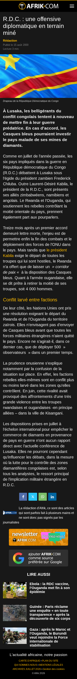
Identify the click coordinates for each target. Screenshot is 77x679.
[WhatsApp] (42, 497)
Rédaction (10, 40)
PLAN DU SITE (50, 660)
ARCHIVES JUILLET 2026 (27, 669)
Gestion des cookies (54, 669)
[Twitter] (32, 497)
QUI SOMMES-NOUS (25, 665)
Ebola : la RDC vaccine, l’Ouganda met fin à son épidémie (50, 588)
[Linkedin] (52, 497)
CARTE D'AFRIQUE (29, 660)
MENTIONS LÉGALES (51, 665)
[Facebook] (23, 497)
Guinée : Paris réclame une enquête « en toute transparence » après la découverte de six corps (50, 613)
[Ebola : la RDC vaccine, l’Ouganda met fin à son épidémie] (15, 590)
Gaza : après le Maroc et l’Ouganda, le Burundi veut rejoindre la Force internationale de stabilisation (50, 637)
